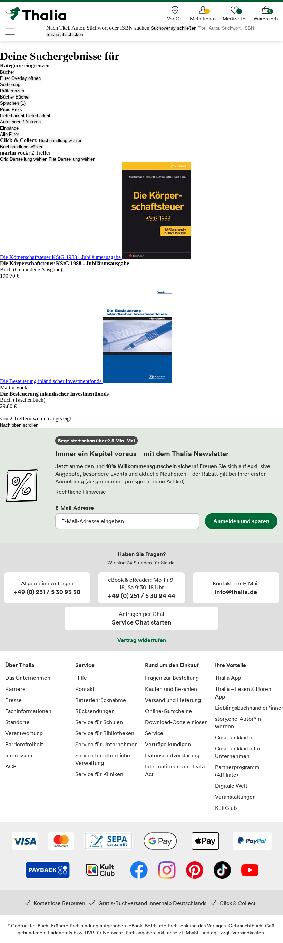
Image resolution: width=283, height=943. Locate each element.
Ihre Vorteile (230, 665)
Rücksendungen (95, 711)
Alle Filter (9, 134)
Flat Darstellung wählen (72, 159)
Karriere (15, 688)
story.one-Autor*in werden (238, 722)
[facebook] (139, 870)
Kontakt (85, 688)
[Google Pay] (160, 841)
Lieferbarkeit (12, 115)
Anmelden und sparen (241, 521)
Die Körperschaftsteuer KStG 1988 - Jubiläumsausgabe (61, 257)
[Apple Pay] (205, 841)
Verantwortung (24, 733)
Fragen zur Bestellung (172, 677)
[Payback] (47, 870)
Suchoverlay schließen (173, 28)
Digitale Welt (231, 785)
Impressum (18, 755)
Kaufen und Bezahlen (171, 688)
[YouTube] (249, 870)
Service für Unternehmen (106, 744)
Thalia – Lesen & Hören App (243, 692)
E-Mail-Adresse (74, 507)
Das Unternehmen (27, 677)
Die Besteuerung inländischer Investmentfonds (51, 381)
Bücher (7, 72)
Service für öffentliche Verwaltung (102, 759)
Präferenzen (12, 90)
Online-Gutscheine (168, 711)
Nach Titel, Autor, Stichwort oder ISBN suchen (97, 28)
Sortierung (10, 84)
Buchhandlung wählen (60, 140)
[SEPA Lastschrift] (108, 841)
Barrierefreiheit (24, 744)
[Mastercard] (61, 841)
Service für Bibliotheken (104, 733)
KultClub (226, 807)
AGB (11, 766)
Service (85, 665)
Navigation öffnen (10, 31)
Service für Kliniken (99, 773)
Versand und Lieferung (173, 699)
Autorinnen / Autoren (20, 121)
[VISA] (25, 841)
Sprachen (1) (13, 103)
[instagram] (167, 870)
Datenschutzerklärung (172, 755)
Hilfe (81, 677)
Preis (5, 109)
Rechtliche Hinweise (80, 491)
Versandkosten (248, 932)
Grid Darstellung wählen (23, 159)
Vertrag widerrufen (141, 640)
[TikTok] (222, 870)
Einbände (9, 128)
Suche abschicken (64, 34)
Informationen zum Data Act (175, 770)
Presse (13, 699)
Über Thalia (20, 665)
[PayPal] (252, 841)
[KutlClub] (100, 870)
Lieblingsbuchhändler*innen (246, 707)
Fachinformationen (28, 711)
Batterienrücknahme (100, 699)
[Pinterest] (194, 870)
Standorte (17, 722)
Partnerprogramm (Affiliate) (237, 771)
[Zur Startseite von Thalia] (39, 14)
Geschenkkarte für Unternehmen (238, 752)
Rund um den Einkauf (172, 665)
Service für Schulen (99, 722)
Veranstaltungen (235, 796)
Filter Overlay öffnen (20, 78)
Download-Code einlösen (176, 722)
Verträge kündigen (168, 744)
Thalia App (228, 677)
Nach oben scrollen (19, 425)
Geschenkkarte (233, 737)
